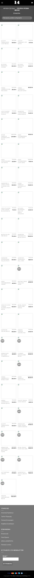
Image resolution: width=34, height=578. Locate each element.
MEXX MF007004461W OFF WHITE (5, 161)
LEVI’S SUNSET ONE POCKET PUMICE (5, 113)
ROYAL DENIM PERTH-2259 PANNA (22, 306)
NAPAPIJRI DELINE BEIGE (5, 330)
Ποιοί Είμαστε (5, 537)
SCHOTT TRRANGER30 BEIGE (5, 425)
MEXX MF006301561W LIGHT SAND (22, 161)
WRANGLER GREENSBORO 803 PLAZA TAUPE (5, 449)
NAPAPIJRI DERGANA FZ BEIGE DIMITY (22, 236)
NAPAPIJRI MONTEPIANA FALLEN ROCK (5, 259)
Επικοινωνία (4, 533)
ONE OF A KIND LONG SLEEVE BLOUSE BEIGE (5, 210)
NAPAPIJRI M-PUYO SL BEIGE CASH (22, 474)
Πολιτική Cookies (6, 544)
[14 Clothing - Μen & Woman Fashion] (17, 3)
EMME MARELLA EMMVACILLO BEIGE (22, 185)
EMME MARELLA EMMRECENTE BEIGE (5, 137)
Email (5, 556)
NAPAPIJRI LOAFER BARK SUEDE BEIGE (22, 113)
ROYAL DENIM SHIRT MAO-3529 (22, 448)
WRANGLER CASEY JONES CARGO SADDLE (22, 425)
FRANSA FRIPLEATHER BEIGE (5, 497)
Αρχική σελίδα (9, 8)
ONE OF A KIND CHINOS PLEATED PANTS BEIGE (6, 307)
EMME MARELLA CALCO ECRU (21, 378)
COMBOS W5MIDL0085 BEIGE (22, 355)
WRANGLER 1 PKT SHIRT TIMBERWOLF (5, 355)
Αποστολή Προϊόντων (7, 513)
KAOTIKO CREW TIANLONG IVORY (22, 283)
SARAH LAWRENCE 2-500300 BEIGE (5, 402)
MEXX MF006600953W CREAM (6, 283)
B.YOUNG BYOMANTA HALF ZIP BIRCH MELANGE (21, 211)
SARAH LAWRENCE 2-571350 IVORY (5, 378)
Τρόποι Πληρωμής (6, 516)
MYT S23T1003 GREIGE (5, 473)
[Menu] (2, 3)
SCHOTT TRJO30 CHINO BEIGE (22, 401)
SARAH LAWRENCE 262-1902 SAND (6, 89)
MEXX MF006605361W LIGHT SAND (22, 136)
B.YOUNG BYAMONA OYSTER (4, 66)
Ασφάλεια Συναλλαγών (7, 524)
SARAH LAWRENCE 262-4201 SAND (22, 89)
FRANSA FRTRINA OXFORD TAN (21, 331)
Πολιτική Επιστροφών (7, 520)
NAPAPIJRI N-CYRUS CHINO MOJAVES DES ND (5, 185)
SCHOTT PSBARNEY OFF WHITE (22, 42)
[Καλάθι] (32, 3)
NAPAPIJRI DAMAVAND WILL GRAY (21, 259)
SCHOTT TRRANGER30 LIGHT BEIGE (5, 42)
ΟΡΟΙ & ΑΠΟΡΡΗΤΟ (7, 541)
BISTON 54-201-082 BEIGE (5, 235)
